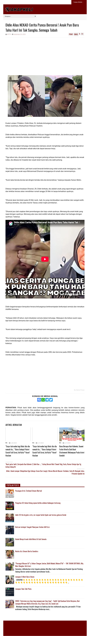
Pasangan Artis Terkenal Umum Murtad (28, 490)
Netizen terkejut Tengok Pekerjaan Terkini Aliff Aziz (32, 527)
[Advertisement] (45, 53)
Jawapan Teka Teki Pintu (23, 589)
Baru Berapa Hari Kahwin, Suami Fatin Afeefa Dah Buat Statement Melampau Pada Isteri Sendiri (71, 451)
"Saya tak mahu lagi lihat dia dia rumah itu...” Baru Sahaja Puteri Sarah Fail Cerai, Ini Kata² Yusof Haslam (17, 451)
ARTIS (9, 34)
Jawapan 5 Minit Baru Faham (24, 576)
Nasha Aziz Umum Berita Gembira (26, 551)
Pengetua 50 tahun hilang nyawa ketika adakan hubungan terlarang (37, 503)
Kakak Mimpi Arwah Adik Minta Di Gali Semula (30, 539)
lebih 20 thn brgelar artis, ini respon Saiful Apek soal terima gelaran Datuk (40, 515)
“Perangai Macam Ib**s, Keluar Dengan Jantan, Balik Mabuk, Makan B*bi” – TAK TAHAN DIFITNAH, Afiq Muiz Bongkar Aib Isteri (49, 564)
